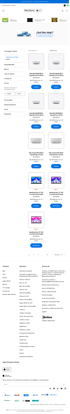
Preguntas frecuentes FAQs (50, 302)
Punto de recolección (26, 317)
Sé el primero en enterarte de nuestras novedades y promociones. (26, 380)
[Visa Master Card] (16, 396)
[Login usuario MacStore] (62, 11)
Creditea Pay (23, 343)
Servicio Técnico (24, 280)
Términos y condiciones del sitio (51, 309)
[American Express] (26, 396)
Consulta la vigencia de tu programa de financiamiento (28, 275)
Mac (4, 271)
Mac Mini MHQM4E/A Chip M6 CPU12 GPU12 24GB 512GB (36, 113)
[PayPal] (7, 396)
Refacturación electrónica (49, 285)
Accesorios (6, 291)
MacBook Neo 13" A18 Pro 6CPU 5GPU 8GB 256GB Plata (55, 191)
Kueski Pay (22, 340)
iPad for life (23, 290)
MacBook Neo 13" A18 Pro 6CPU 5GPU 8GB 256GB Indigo (36, 191)
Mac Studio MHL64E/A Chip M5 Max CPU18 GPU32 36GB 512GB (36, 152)
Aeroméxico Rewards (26, 357)
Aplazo (21, 353)
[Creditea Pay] (7, 401)
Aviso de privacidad (47, 299)
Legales (43, 312)
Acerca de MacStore (47, 288)
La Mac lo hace (24, 320)
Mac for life (23, 283)
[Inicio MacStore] (33, 11)
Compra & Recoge (25, 313)
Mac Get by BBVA (24, 286)
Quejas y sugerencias (48, 305)
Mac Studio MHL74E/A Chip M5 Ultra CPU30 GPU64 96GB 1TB (55, 152)
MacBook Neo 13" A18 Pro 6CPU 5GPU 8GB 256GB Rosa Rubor (36, 231)
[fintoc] (26, 401)
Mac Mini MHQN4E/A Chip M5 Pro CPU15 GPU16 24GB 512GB (55, 113)
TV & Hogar (6, 288)
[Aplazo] (35, 401)
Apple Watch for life (25, 303)
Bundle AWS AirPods (9, 295)
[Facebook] (53, 389)
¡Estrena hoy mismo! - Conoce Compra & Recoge (34, 1)
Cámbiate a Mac (24, 323)
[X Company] (49, 389)
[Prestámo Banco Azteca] (16, 401)
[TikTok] (57, 389)
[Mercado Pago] (35, 396)
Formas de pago (46, 295)
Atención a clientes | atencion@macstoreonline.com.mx (52, 281)
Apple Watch (7, 281)
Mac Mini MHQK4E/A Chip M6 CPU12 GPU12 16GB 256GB (36, 74)
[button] (2, 1)
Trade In (22, 310)
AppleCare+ (23, 327)
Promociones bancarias (26, 333)
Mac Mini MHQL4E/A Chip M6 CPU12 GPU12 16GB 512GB (55, 74)
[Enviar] (63, 385)
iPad (4, 275)
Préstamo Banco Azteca (27, 347)
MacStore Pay (23, 337)
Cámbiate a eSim (24, 330)
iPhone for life (23, 296)
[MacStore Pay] (44, 395)
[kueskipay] (54, 395)
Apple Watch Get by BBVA (27, 306)
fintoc (21, 350)
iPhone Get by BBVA (25, 300)
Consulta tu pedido (25, 271)
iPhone (5, 278)
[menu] (3, 11)
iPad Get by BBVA (24, 293)
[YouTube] (60, 389)
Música (5, 285)
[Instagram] (64, 389)
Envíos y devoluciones (48, 292)
